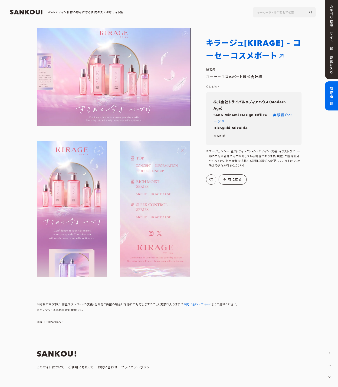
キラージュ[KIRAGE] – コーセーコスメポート (253, 50)
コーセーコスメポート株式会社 (232, 77)
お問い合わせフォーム (197, 304)
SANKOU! (26, 12)
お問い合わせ (108, 367)
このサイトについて (51, 367)
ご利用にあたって (81, 367)
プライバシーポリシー (137, 367)
